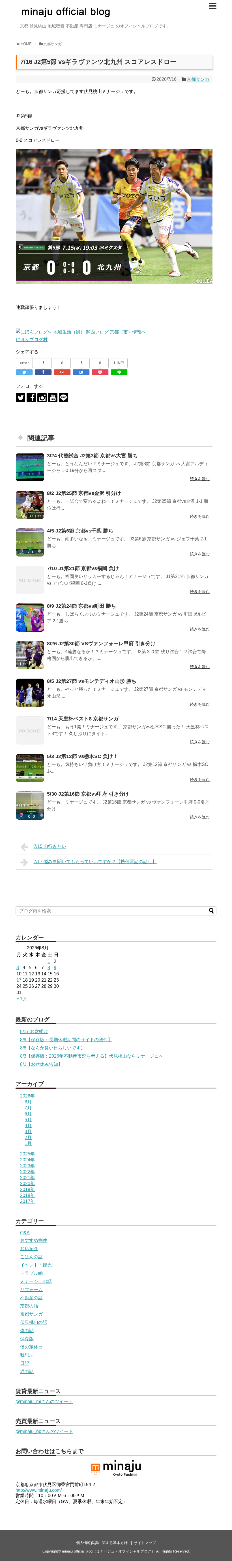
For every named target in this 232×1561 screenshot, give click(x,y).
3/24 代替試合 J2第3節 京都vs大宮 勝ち (92, 455)
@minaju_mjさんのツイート (44, 1401)
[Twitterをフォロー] (20, 397)
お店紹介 (29, 1248)
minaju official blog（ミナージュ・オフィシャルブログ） (108, 1551)
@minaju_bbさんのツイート (44, 1431)
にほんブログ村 (32, 339)
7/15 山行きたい (50, 846)
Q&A (25, 1232)
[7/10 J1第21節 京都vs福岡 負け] (30, 580)
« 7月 (21, 999)
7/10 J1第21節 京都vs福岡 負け (83, 568)
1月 (28, 1143)
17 (19, 980)
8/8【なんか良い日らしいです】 (52, 1047)
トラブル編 (31, 1273)
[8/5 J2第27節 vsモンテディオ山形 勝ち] (30, 693)
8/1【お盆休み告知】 (41, 1064)
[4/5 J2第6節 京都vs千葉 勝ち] (30, 542)
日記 (24, 1363)
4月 (28, 1125)
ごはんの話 (31, 1256)
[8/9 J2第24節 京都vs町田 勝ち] (30, 617)
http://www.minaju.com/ (39, 1490)
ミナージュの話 (36, 1281)
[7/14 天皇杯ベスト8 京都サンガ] (30, 730)
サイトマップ (145, 1543)
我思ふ (27, 1355)
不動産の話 (31, 1297)
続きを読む (200, 479)
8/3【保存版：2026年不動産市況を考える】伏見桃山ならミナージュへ (91, 1056)
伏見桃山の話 (33, 1322)
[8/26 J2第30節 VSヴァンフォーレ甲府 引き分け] (30, 655)
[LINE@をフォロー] (63, 397)
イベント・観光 (36, 1265)
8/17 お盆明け (34, 1031)
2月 (28, 1137)
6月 (28, 1113)
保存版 (27, 1338)
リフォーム (31, 1289)
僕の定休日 (31, 1347)
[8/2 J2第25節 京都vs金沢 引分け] (30, 505)
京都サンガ (198, 79)
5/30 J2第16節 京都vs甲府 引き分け (88, 794)
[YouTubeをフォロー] (52, 397)
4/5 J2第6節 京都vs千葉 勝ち (80, 531)
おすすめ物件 (33, 1240)
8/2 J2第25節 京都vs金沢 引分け (84, 493)
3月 (28, 1131)
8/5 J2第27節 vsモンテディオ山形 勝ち (91, 681)
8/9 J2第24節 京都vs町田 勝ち (81, 606)
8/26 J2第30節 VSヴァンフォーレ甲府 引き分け (101, 643)
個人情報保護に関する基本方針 (102, 1543)
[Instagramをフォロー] (42, 397)
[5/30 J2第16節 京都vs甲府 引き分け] (30, 805)
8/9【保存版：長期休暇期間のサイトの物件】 (66, 1039)
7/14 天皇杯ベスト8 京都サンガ (83, 719)
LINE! (119, 363)
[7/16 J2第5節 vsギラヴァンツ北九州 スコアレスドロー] (81, 372)
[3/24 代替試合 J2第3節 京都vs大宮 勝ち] (30, 467)
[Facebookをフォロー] (31, 397)
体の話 (27, 1330)
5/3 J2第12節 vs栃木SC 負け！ (82, 756)
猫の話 (27, 1371)
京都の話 (29, 1306)
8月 (28, 1101)
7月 (28, 1107)
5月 (28, 1119)
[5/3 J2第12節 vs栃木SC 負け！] (30, 768)
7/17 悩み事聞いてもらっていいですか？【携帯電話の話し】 (95, 861)
